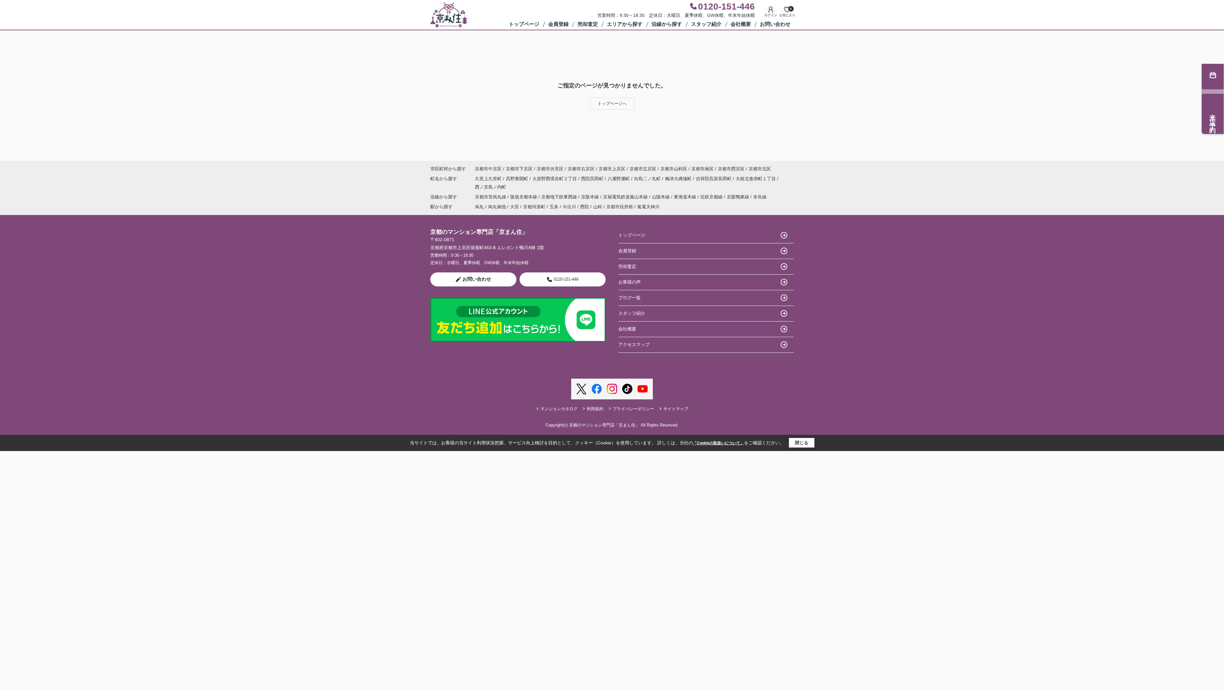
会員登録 (558, 24)
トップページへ (612, 103)
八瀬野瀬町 (619, 178)
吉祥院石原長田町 (714, 178)
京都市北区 (760, 168)
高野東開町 (517, 178)
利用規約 (595, 408)
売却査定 (588, 24)
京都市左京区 (643, 168)
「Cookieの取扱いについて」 (718, 443)
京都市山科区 (673, 168)
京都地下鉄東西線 (559, 196)
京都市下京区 (519, 168)
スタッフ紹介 (706, 24)
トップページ (524, 24)
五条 (554, 206)
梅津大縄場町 (679, 178)
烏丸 (479, 206)
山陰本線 (661, 196)
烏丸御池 (497, 206)
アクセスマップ (634, 344)
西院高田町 (593, 178)
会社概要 (741, 24)
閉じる (801, 442)
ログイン (770, 15)
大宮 (514, 206)
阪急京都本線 (524, 196)
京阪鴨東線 (738, 196)
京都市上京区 (612, 168)
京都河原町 (534, 206)
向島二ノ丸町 (648, 178)
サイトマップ (675, 408)
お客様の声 (629, 282)
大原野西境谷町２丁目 (555, 178)
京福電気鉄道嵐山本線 (626, 196)
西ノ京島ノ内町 (490, 186)
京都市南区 (702, 168)
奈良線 (760, 196)
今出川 (569, 206)
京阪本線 (590, 196)
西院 (584, 206)
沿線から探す (667, 24)
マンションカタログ (559, 408)
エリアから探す (625, 24)
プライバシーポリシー (633, 408)
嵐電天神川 (648, 206)
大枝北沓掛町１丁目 (756, 178)
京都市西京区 (731, 168)
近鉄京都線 (712, 196)
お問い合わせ (775, 24)
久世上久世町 (489, 178)
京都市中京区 (488, 168)
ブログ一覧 (629, 297)
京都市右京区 (581, 168)
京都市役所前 (619, 206)
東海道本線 (685, 196)
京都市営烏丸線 (491, 196)
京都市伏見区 (550, 168)
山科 (597, 206)
